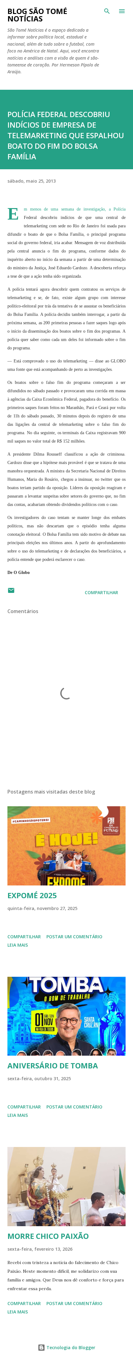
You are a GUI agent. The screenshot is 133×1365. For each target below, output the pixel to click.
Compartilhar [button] (101, 592)
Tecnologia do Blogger (70, 1347)
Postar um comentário (74, 937)
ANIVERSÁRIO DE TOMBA (52, 1065)
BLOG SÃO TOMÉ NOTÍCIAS (37, 15)
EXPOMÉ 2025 (32, 895)
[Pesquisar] (107, 11)
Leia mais (17, 945)
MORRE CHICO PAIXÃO (48, 1236)
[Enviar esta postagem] (11, 592)
